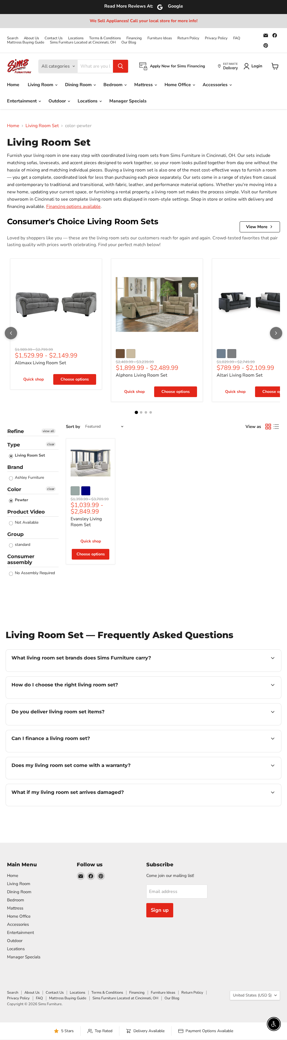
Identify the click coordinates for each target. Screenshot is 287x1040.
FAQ (236, 38)
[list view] (276, 426)
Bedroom (113, 85)
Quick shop (33, 379)
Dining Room (79, 85)
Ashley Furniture (29, 477)
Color (14, 489)
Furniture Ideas (159, 38)
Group (15, 534)
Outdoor (57, 101)
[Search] (120, 66)
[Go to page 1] (136, 412)
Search (12, 38)
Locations (76, 38)
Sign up (160, 910)
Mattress (144, 85)
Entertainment (22, 101)
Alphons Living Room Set (141, 375)
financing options (57, 751)
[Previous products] (11, 333)
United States (252, 995)
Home (13, 85)
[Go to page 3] (146, 412)
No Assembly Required (34, 573)
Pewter (21, 500)
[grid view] (268, 426)
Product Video (26, 512)
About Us (31, 38)
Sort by (73, 426)
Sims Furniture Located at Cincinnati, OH (83, 42)
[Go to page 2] (141, 412)
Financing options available (73, 206)
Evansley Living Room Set (86, 522)
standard (22, 544)
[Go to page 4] (150, 412)
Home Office (178, 85)
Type (13, 445)
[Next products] (276, 333)
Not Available (26, 522)
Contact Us (54, 38)
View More (256, 227)
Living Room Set (42, 125)
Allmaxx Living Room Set (40, 363)
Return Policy (188, 38)
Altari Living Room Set (240, 375)
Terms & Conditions (105, 38)
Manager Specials (128, 101)
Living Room (41, 85)
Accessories (216, 85)
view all (48, 431)
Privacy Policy (216, 38)
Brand (15, 467)
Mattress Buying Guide (25, 42)
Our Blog (128, 42)
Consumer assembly (20, 559)
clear (50, 444)
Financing (134, 38)
